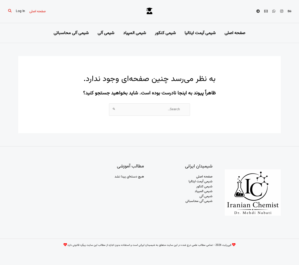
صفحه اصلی (235, 32)
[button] (37, 11)
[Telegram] (258, 11)
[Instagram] (281, 11)
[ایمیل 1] (266, 11)
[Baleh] (289, 11)
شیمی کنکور (165, 32)
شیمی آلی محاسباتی (71, 32)
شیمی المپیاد (134, 32)
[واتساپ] (274, 11)
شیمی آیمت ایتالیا (200, 32)
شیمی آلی (106, 32)
